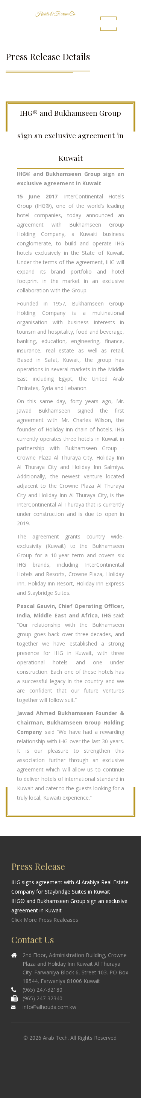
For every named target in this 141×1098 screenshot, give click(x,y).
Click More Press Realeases (44, 919)
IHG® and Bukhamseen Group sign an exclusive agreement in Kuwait (69, 905)
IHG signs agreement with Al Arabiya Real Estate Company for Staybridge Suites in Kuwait (70, 887)
